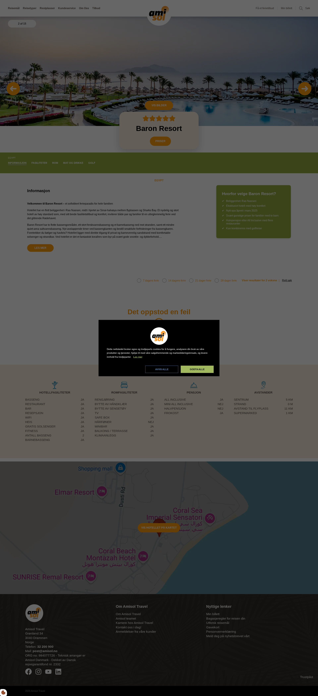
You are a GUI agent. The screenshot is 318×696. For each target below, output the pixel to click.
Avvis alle (161, 369)
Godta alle (197, 369)
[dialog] (159, 348)
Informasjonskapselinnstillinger (125, 369)
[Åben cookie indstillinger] (3, 692)
